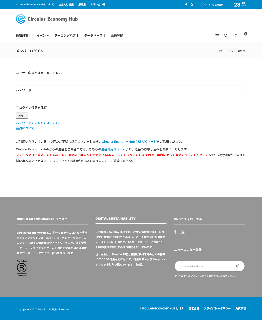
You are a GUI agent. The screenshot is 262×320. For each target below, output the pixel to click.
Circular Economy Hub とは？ (162, 308)
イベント (43, 35)
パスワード (23, 90)
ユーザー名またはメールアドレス (39, 73)
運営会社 (194, 308)
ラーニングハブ (65, 35)
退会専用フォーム (113, 149)
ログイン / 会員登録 (213, 4)
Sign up (237, 266)
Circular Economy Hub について (35, 4)
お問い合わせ (97, 4)
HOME (220, 51)
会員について (25, 128)
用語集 (82, 4)
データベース (93, 35)
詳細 (138, 264)
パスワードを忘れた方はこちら (37, 123)
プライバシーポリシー (217, 308)
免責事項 (240, 308)
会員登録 (117, 35)
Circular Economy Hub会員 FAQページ (129, 142)
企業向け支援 (66, 4)
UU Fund (106, 242)
